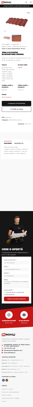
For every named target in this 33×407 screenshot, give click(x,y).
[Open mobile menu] (31, 2)
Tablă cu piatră (6, 46)
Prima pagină (6, 44)
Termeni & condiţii (7, 389)
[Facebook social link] (26, 124)
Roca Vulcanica (6, 97)
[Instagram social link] (6, 380)
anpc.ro (4, 401)
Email (6, 266)
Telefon (6, 273)
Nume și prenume (10, 260)
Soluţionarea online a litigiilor (11, 398)
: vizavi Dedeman (9, 363)
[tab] (8, 143)
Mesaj (6, 279)
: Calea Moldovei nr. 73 (11, 369)
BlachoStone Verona (19, 46)
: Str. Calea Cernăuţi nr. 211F (14, 372)
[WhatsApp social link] (28, 124)
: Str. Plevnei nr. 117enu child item (16, 366)
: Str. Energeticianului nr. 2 (12, 360)
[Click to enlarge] (5, 31)
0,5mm (20, 67)
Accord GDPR (8, 290)
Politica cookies (6, 395)
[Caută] (26, 2)
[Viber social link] (30, 124)
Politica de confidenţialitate (10, 392)
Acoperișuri (16, 44)
